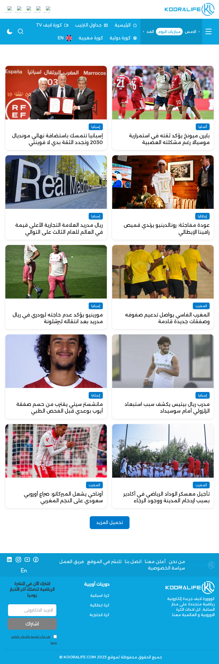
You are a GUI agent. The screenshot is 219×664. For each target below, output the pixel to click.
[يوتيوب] (27, 559)
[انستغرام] (18, 559)
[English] (24, 570)
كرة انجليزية (99, 614)
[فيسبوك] (36, 559)
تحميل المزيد (109, 522)
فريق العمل (71, 561)
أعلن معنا (155, 561)
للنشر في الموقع (104, 561)
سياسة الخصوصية (166, 568)
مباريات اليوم (169, 31)
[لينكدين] (9, 559)
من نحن (177, 561)
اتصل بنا (133, 561)
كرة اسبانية (100, 595)
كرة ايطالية (100, 605)
